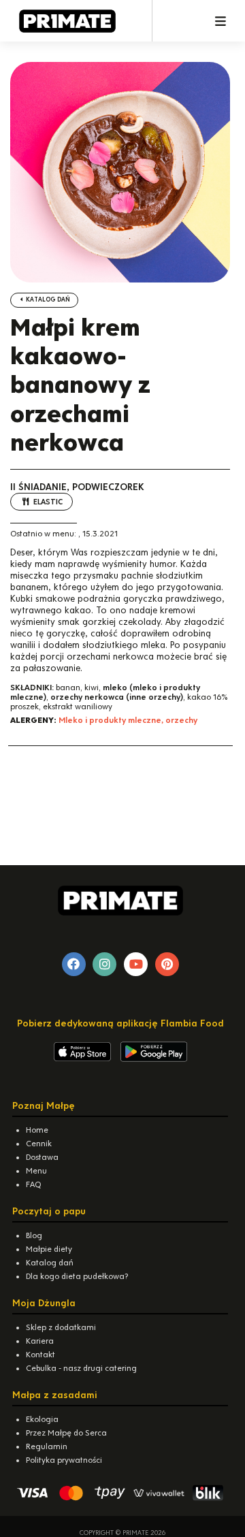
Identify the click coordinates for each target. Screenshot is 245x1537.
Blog (34, 1235)
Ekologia (42, 1419)
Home (37, 1130)
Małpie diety (49, 1249)
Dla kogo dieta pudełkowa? (77, 1276)
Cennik (39, 1143)
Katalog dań (47, 299)
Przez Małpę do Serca (66, 1433)
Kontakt (40, 1354)
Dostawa (42, 1157)
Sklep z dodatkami (61, 1327)
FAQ (33, 1184)
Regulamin (46, 1446)
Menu (36, 1171)
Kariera (40, 1341)
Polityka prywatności (64, 1460)
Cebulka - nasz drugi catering (81, 1368)
